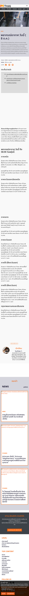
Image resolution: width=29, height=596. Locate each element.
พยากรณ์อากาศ (14, 343)
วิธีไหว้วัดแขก (5, 569)
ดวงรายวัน (4, 562)
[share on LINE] (12, 65)
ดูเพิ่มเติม (25, 387)
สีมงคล (3, 574)
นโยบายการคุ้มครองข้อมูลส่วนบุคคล (10, 543)
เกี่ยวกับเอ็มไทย (5, 547)
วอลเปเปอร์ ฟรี (5, 573)
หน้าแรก (3, 9)
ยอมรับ (3, 593)
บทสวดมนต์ (4, 564)
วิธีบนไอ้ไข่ (4, 565)
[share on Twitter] (9, 65)
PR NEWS (4, 453)
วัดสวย (3, 555)
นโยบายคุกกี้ (5, 541)
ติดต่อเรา (4, 545)
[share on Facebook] (6, 65)
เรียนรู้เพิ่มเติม (10, 593)
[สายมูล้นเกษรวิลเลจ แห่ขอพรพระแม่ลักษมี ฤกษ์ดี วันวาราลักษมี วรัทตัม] (14, 400)
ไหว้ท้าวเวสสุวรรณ (6, 567)
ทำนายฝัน (9, 9)
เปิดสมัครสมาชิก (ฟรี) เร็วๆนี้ (14, 530)
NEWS (2, 31)
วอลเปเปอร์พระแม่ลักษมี (7, 571)
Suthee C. (19, 351)
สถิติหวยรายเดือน (6, 560)
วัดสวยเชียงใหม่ (5, 556)
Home (2, 60)
